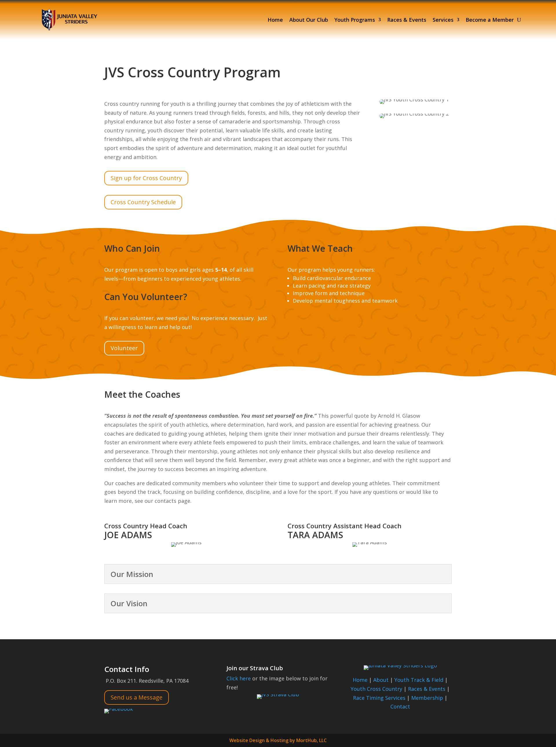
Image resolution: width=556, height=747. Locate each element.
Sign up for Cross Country (146, 178)
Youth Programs (354, 19)
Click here (238, 678)
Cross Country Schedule (143, 202)
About (381, 679)
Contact (400, 706)
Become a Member (490, 19)
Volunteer (124, 348)
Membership (427, 697)
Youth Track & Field (418, 679)
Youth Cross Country (376, 688)
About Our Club (308, 19)
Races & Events (406, 19)
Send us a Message (136, 697)
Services (443, 19)
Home (275, 19)
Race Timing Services (379, 697)
